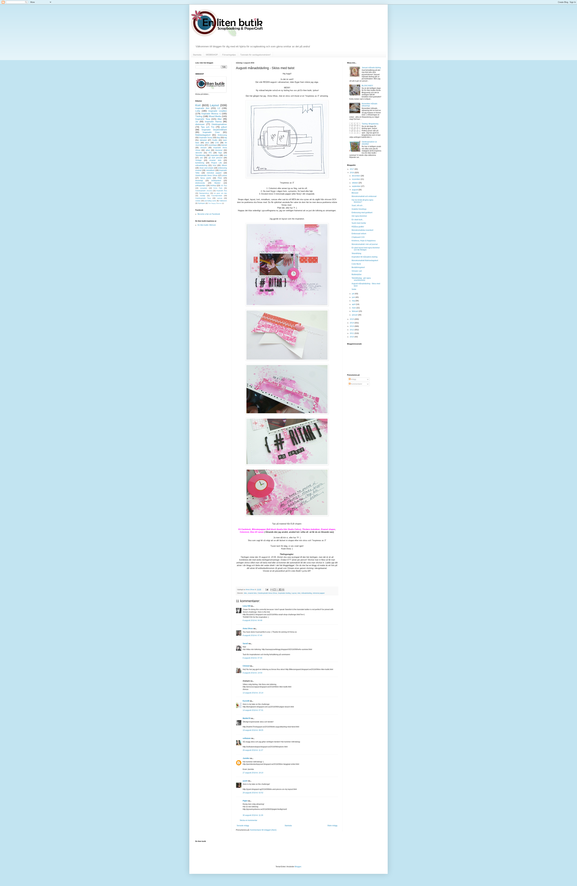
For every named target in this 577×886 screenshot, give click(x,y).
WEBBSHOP (212, 54)
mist (298, 593)
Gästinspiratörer (219, 124)
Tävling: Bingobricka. (370, 124)
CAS (217, 143)
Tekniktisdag (200, 155)
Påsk (220, 178)
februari (355, 311)
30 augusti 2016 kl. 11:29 (253, 815)
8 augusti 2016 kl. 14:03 (252, 673)
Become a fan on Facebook (209, 214)
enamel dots (252, 593)
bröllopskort (216, 181)
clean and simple (206, 168)
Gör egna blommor (359, 216)
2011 (352, 333)
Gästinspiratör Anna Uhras (267, 593)
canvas (219, 198)
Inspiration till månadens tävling (364, 257)
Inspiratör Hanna (213, 121)
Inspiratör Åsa (221, 191)
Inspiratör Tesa (202, 119)
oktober (355, 183)
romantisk (203, 188)
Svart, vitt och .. (358, 205)
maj (353, 301)
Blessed (355, 193)
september (356, 186)
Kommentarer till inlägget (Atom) (263, 830)
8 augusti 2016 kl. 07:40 (252, 635)
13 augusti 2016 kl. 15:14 (253, 693)
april (354, 304)
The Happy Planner (215, 203)
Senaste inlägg (243, 826)
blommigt (199, 181)
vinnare (203, 148)
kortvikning (199, 163)
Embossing (222, 135)
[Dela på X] (277, 589)
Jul (196, 121)
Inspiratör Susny (206, 138)
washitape (213, 145)
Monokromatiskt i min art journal (365, 244)
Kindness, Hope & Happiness (364, 241)
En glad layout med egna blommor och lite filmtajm (366, 249)
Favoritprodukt (216, 195)
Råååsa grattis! (358, 227)
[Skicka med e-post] (271, 589)
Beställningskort (358, 267)
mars (354, 308)
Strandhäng (356, 253)
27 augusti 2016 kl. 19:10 (253, 773)
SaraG (245, 643)
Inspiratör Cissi (211, 132)
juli (353, 294)
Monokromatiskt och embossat (364, 196)
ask (201, 158)
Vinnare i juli (357, 271)
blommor (219, 150)
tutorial (224, 145)
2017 (352, 169)
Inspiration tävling (284, 593)
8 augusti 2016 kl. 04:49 (252, 620)
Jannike (246, 758)
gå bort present (215, 158)
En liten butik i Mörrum (207, 225)
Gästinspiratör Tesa (203, 198)
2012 (352, 330)
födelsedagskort (203, 135)
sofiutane (247, 738)
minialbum (210, 170)
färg (218, 138)
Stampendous (204, 193)
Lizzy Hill (246, 606)
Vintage (198, 160)
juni (353, 297)
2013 (352, 326)
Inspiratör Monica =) (211, 113)
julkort (224, 127)
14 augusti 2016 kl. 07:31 (253, 710)
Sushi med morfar (359, 223)
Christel (246, 666)
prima (224, 175)
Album (224, 165)
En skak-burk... (358, 220)
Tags (220, 153)
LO (218, 108)
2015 (352, 319)
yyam (245, 781)
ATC (210, 153)
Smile (354, 289)
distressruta (200, 183)
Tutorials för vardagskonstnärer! (255, 54)
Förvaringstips (229, 54)
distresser (200, 124)
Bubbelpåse (357, 274)
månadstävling (306, 593)
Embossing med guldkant (362, 213)
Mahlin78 (246, 718)
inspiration (214, 155)
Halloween (223, 201)
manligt (202, 195)
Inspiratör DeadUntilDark (214, 129)
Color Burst (356, 264)
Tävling (198, 116)
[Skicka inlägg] (267, 589)
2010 (352, 337)
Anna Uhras (248, 628)
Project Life (216, 163)
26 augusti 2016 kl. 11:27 (253, 750)
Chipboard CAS (358, 237)
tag (225, 138)
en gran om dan (220, 193)
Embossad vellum (359, 234)
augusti (355, 190)
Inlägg (353, 379)
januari (355, 315)
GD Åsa (224, 185)
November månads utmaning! (369, 105)
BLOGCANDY (367, 86)
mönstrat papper (319, 593)
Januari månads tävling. (371, 68)
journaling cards (210, 201)
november (356, 179)
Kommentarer (356, 384)
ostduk (197, 201)
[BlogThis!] (274, 589)
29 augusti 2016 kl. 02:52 (253, 793)
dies (245, 593)
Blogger (298, 867)
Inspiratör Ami (202, 108)
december (356, 176)
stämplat (203, 140)
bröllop (213, 185)
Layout (294, 593)
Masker (217, 183)
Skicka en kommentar (248, 820)
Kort (198, 105)
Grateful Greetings (359, 209)
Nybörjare (201, 203)
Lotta (197, 111)
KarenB (246, 701)
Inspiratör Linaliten (217, 111)
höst (214, 165)
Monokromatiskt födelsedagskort (365, 260)
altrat (208, 150)
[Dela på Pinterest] (283, 589)
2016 (352, 173)
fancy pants (205, 178)
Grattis (214, 140)
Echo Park (218, 188)
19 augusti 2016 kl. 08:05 (253, 730)
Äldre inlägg (332, 826)
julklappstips (200, 185)
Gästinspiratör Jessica (203, 191)
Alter (219, 119)
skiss (207, 143)
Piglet (245, 801)
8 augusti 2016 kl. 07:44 (252, 658)
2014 (352, 323)
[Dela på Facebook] (280, 589)
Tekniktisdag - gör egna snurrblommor (361, 279)
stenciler (198, 153)
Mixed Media (215, 116)
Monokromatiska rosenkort (362, 230)
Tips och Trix (207, 127)
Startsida (197, 54)
